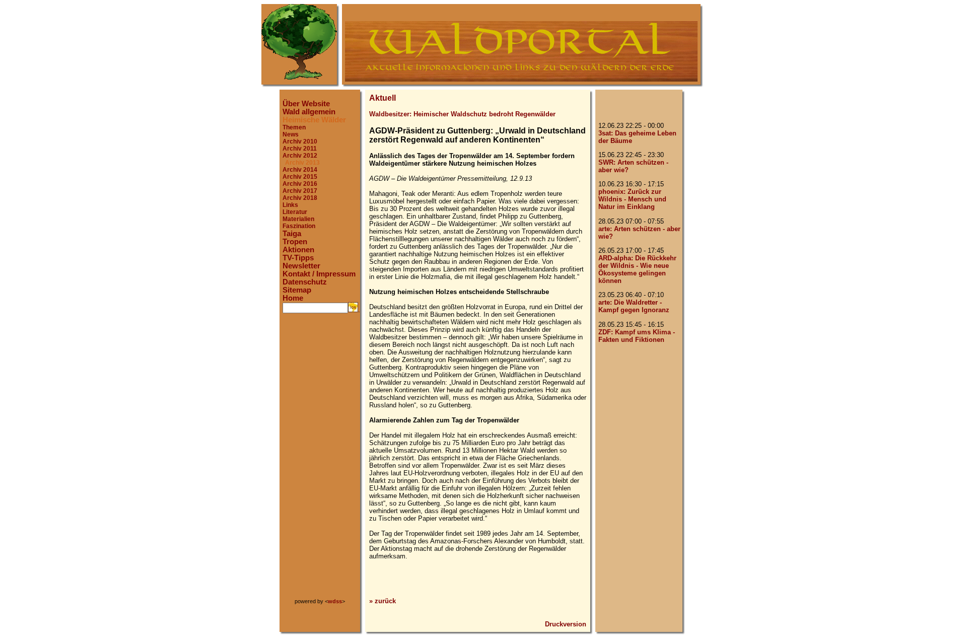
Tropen (295, 242)
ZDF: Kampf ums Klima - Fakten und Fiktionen (636, 335)
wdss (335, 601)
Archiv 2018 (300, 197)
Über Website (306, 104)
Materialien (298, 219)
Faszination (299, 226)
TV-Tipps (298, 258)
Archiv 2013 (302, 162)
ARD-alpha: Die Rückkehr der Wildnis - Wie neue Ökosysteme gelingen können (637, 269)
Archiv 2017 (300, 190)
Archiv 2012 (300, 155)
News (291, 134)
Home (293, 298)
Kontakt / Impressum (319, 274)
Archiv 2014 (300, 169)
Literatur (295, 212)
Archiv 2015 (300, 176)
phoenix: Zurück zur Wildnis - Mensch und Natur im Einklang (632, 199)
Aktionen (298, 250)
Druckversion (565, 624)
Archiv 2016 (300, 183)
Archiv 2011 (300, 148)
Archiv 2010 (300, 141)
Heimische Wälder (314, 120)
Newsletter (301, 266)
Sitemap (297, 290)
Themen (294, 127)
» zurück (382, 601)
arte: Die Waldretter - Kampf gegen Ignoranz (633, 306)
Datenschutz (305, 282)
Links (290, 204)
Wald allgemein (309, 112)
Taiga (292, 234)
